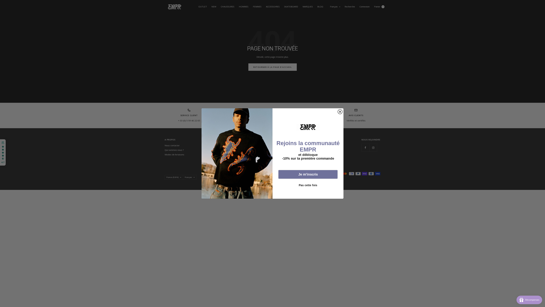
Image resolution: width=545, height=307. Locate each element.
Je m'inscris (308, 174)
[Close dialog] (340, 111)
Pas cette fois (308, 185)
